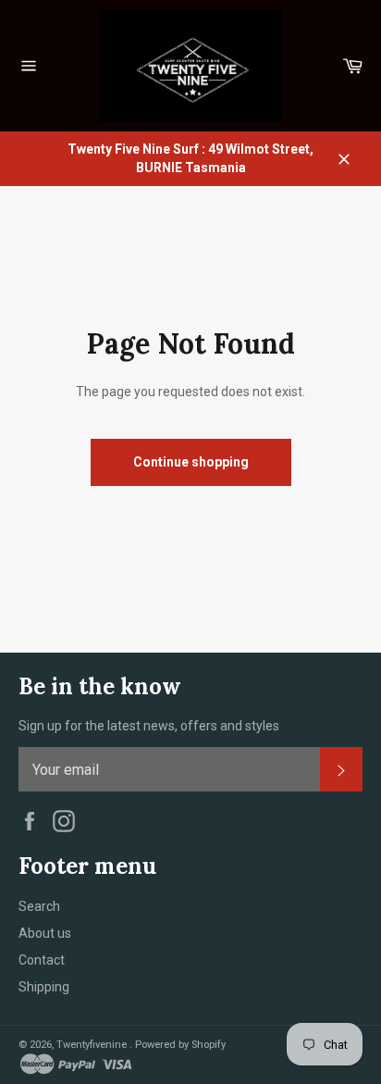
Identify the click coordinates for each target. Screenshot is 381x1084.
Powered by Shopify (180, 1045)
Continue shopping (191, 462)
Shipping (43, 986)
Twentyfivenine (92, 1045)
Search (39, 906)
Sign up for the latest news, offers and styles (148, 725)
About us (44, 933)
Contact (41, 960)
